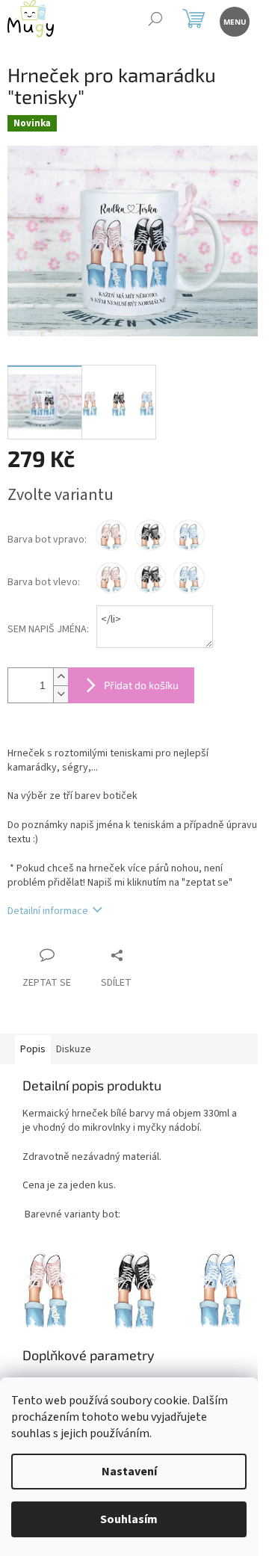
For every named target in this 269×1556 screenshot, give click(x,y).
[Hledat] (155, 20)
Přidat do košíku (141, 685)
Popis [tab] (33, 1049)
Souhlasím (129, 1519)
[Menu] (233, 20)
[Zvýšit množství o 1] (60, 676)
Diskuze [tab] (73, 1049)
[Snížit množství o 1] (60, 694)
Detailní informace (47, 911)
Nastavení (129, 1471)
